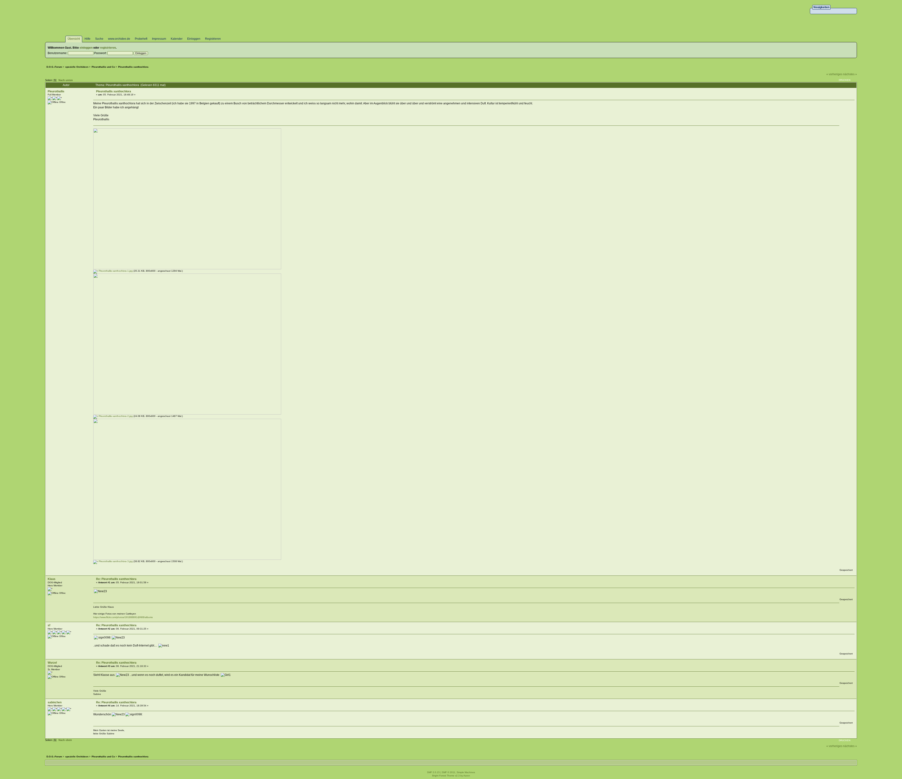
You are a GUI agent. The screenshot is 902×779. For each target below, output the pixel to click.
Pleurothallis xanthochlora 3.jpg (115, 561)
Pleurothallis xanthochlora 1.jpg (115, 271)
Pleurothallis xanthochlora (113, 91)
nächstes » (850, 74)
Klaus (51, 579)
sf (49, 625)
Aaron (466, 775)
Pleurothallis (56, 91)
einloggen (86, 47)
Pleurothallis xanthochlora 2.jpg (115, 416)
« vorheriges (834, 74)
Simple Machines (466, 772)
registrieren (108, 47)
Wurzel (52, 662)
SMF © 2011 (448, 772)
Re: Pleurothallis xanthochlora (116, 579)
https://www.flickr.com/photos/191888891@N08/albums (123, 617)
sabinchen (55, 702)
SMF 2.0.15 (433, 772)
